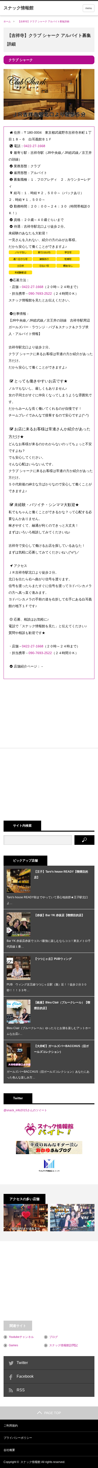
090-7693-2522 (40, 293)
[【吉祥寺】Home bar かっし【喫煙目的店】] (72, 1217)
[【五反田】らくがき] (26, 1217)
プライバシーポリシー (18, 1437)
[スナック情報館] (19, 8)
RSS (21, 1390)
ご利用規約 (11, 1425)
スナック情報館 (30, 1462)
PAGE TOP (52, 1413)
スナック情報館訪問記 (63, 1345)
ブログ (53, 1337)
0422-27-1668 (34, 146)
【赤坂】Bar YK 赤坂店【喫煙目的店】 (59, 915)
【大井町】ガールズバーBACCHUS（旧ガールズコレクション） (61, 1049)
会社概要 (9, 1450)
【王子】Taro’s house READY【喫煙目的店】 (61, 874)
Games (13, 1345)
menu (88, 8)
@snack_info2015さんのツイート (25, 1110)
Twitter (22, 1363)
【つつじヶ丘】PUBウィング (53, 959)
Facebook (25, 1376)
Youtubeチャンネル (21, 1337)
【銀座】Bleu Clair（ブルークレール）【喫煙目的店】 (62, 1005)
